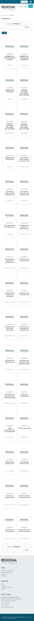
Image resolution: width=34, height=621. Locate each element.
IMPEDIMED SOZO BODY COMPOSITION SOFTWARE (9, 58)
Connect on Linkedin (8, 607)
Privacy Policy (27, 617)
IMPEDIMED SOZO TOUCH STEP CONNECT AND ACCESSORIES (24, 92)
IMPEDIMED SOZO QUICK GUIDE (9, 91)
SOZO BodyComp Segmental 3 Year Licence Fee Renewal (9, 396)
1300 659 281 (6, 603)
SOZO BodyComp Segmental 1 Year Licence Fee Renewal (24, 362)
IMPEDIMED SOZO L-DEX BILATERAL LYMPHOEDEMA (24, 58)
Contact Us (6, 605)
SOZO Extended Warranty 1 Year (9, 462)
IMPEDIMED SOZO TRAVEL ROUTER (9, 158)
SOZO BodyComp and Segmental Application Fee (24, 328)
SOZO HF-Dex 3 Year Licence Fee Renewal (24, 530)
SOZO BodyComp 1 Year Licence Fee (24, 260)
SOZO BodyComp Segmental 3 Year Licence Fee (10, 260)
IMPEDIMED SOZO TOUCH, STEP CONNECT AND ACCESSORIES (10, 126)
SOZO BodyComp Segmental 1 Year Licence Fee (24, 227)
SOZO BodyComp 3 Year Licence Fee (24, 293)
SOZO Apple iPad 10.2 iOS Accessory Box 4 (10, 226)
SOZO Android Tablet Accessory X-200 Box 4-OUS (24, 193)
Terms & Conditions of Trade (8, 618)
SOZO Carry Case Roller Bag (24, 395)
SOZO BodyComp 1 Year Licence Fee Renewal (10, 294)
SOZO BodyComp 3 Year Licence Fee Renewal (10, 328)
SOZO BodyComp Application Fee (10, 361)
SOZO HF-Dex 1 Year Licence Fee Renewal (24, 496)
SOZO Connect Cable (24, 428)
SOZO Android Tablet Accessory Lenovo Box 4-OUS (24, 159)
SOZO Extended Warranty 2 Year (24, 462)
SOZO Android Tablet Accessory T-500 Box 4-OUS (10, 193)
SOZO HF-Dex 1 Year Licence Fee (9, 496)
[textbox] (23, 6)
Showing (12, 24)
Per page (17, 24)
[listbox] (17, 26)
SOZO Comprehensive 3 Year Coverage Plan (9, 429)
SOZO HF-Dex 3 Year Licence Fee (9, 530)
